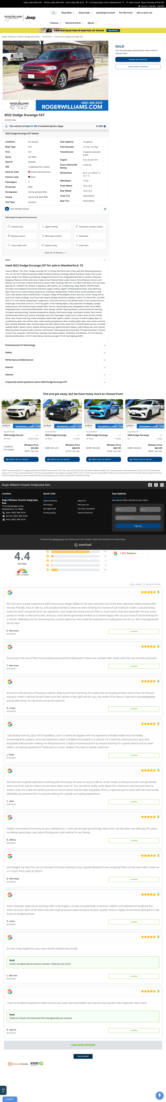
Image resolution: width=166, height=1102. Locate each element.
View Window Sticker (19, 208)
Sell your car (83, 504)
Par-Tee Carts (126, 12)
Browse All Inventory (138, 59)
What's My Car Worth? (19, 459)
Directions (48, 504)
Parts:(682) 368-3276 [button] (16, 519)
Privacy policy (49, 512)
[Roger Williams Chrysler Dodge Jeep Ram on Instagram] (161, 484)
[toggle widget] (159, 1095)
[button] (105, 2)
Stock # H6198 (9, 432)
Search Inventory (53, 13)
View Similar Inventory (138, 66)
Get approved (49, 508)
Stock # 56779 (132, 432)
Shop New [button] (66, 12)
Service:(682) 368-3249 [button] (16, 516)
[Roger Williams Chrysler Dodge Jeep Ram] (26, 17)
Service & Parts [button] (73, 22)
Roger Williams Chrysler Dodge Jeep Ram (21, 36)
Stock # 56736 (50, 432)
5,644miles (33, 438)
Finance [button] (54, 22)
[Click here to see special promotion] (83, 30)
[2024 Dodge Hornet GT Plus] (21, 413)
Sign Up (138, 526)
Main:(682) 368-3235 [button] (16, 512)
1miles (117, 438)
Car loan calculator (86, 508)
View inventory (50, 500)
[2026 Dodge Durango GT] (144, 413)
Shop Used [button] (84, 12)
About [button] (91, 22)
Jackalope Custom (105, 12)
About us (82, 500)
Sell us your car (144, 12)
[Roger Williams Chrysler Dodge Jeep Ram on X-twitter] (155, 484)
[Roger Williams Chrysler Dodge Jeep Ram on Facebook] (149, 484)
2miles (76, 438)
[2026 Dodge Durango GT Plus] (62, 413)
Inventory (47, 36)
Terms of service (85, 512)
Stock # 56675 (91, 432)
